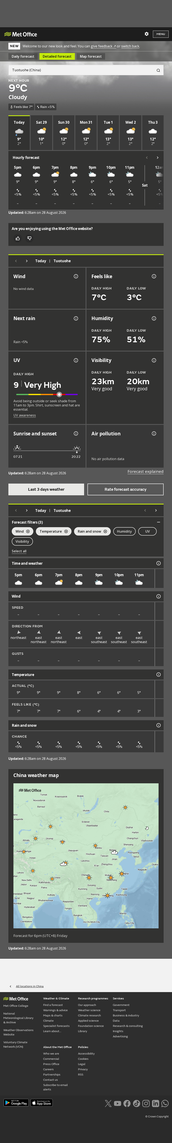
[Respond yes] (17, 238)
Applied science (88, 1020)
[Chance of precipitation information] (75, 318)
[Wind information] (158, 596)
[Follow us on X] (108, 1103)
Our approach (87, 1005)
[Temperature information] (158, 674)
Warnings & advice (55, 1010)
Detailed (57, 56)
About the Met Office (57, 1047)
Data (116, 1020)
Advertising (120, 1036)
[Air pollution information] (154, 433)
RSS (80, 1074)
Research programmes (93, 998)
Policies (83, 1047)
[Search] (156, 70)
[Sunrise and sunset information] (75, 433)
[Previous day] (16, 261)
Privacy (83, 1069)
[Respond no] (29, 238)
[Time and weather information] (158, 563)
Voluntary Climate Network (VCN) (15, 1044)
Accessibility (86, 1053)
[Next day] (27, 261)
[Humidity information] (154, 318)
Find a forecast (53, 1005)
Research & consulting (128, 1026)
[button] (125, 807)
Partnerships (51, 1074)
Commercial (51, 1059)
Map (91, 56)
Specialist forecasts (56, 1026)
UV (147, 531)
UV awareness (24, 415)
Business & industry (126, 1015)
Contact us (50, 1080)
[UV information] (75, 360)
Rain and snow (87, 532)
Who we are (51, 1053)
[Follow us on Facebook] (127, 1103)
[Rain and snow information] (158, 725)
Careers (48, 1069)
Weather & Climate (56, 998)
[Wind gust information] (75, 276)
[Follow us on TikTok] (136, 1103)
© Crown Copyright (157, 1116)
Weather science (89, 1010)
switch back (130, 46)
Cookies (83, 1059)
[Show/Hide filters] (158, 522)
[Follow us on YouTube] (117, 1103)
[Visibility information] (154, 360)
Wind (18, 532)
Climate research (89, 1015)
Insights (118, 1031)
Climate (48, 1020)
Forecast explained (146, 471)
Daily (23, 56)
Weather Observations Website (18, 1032)
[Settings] (146, 34)
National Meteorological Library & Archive (18, 1018)
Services (118, 998)
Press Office (51, 1064)
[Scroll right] (158, 157)
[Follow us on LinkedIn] (155, 1103)
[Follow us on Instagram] (146, 1103)
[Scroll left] (147, 157)
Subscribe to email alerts (55, 1087)
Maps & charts (53, 1015)
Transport (119, 1010)
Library (82, 1031)
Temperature (49, 532)
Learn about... (52, 1031)
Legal (81, 1064)
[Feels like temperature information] (154, 276)
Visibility (22, 541)
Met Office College (15, 1006)
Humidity (124, 531)
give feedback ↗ (103, 46)
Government (121, 1005)
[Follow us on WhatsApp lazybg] (165, 1103)
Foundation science (91, 1026)
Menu (160, 34)
